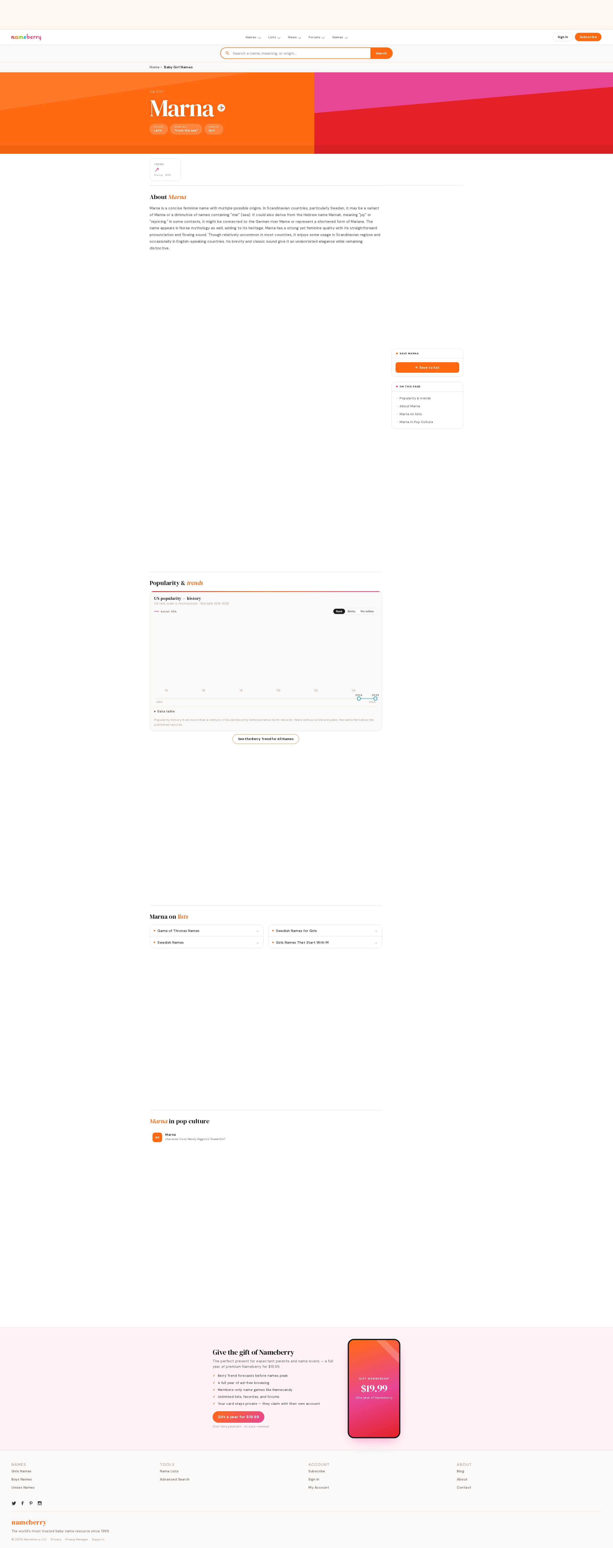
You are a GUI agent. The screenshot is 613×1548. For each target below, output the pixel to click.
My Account (318, 1487)
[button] (427, 367)
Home (154, 67)
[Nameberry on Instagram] (39, 1503)
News (292, 37)
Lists (272, 37)
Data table (166, 711)
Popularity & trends (415, 398)
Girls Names (21, 1471)
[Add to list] (221, 108)
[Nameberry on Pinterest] (31, 1503)
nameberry (29, 1522)
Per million (367, 611)
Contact (464, 1487)
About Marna (410, 406)
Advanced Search (175, 1479)
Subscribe (588, 37)
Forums (314, 37)
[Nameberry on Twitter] (13, 1503)
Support (98, 1539)
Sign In (563, 37)
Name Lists (169, 1471)
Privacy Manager (76, 1539)
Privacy (56, 1539)
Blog (460, 1471)
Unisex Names (23, 1487)
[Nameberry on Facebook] (22, 1503)
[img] (265, 656)
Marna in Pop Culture (416, 422)
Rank (339, 611)
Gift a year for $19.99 (238, 1417)
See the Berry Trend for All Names (266, 739)
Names (251, 37)
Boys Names (21, 1479)
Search (381, 53)
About (462, 1479)
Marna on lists (411, 414)
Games (337, 37)
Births (351, 611)
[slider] (359, 698)
